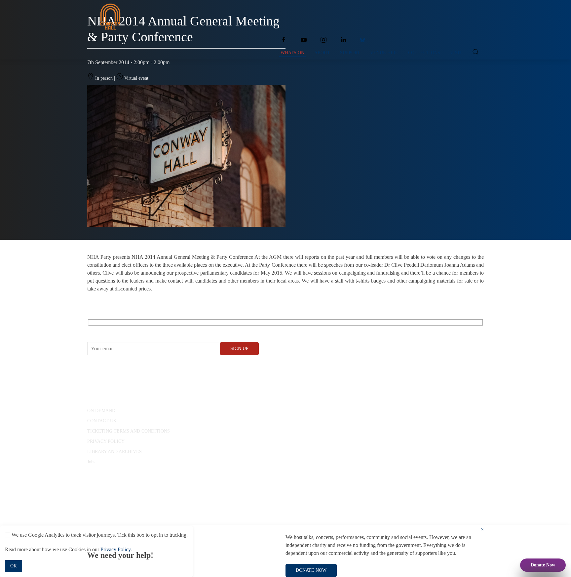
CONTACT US (101, 420)
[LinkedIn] (343, 39)
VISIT (456, 52)
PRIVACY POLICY (106, 441)
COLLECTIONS (424, 52)
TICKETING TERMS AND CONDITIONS (128, 431)
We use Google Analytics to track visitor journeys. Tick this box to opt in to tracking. (99, 535)
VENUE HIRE (384, 52)
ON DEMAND (101, 410)
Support (350, 52)
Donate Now (543, 564)
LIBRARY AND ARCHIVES (114, 451)
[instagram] (323, 39)
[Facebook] (284, 39)
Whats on (292, 52)
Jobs (91, 461)
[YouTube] (303, 39)
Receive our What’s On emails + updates (138, 329)
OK (13, 565)
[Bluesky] (362, 39)
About (322, 52)
